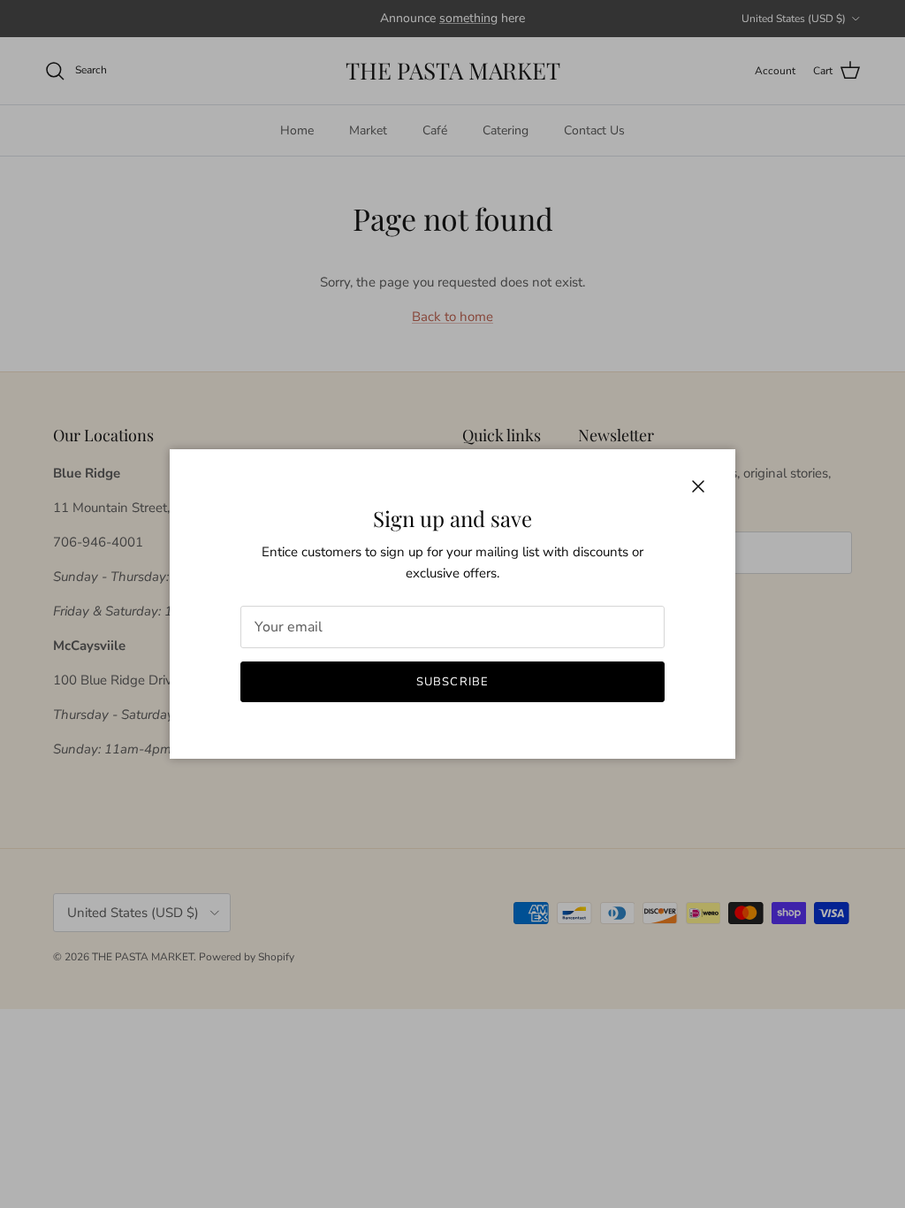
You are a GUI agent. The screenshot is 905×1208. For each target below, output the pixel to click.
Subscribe (452, 682)
